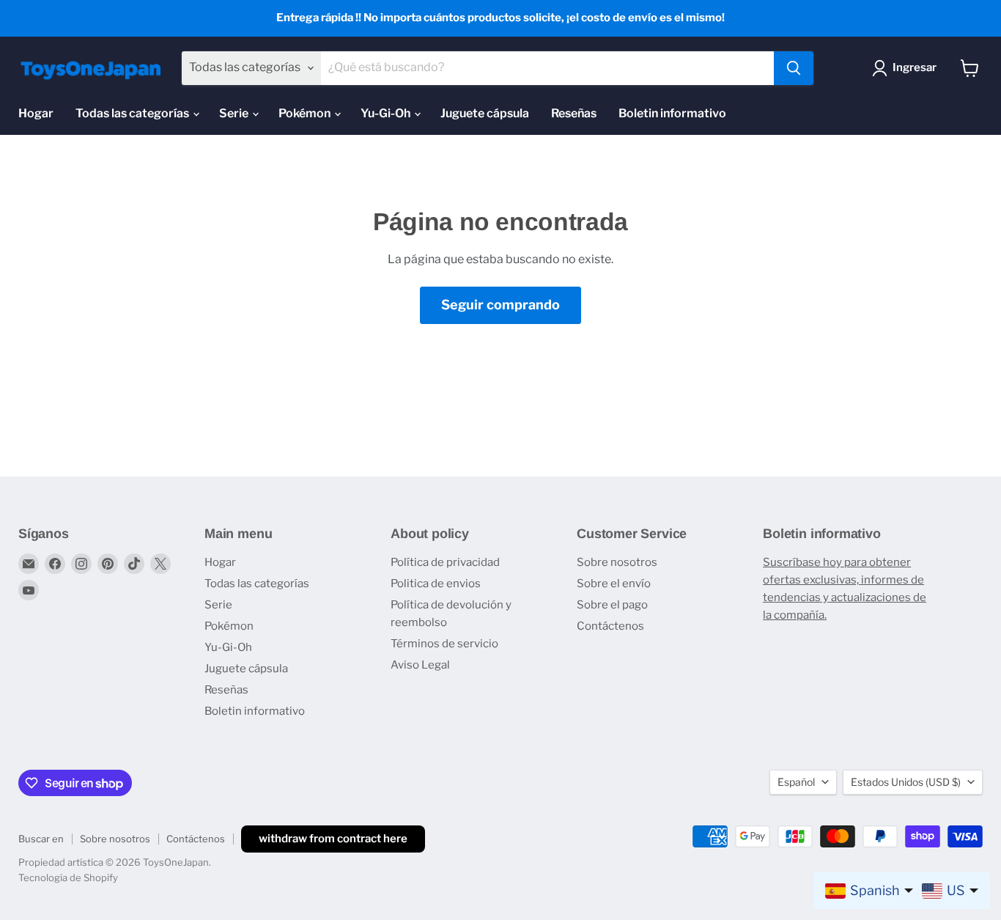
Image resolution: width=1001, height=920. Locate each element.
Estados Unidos (906, 782)
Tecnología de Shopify (68, 877)
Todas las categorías (133, 113)
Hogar (35, 113)
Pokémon (305, 113)
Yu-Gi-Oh (387, 113)
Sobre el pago (612, 604)
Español (796, 782)
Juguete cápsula (484, 113)
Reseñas (573, 113)
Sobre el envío (614, 583)
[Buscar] (793, 68)
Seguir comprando (500, 304)
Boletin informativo (672, 113)
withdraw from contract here (333, 838)
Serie (235, 113)
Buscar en (41, 838)
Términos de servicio (444, 643)
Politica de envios (436, 583)
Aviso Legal (420, 664)
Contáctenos (610, 626)
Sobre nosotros (617, 562)
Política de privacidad (445, 562)
